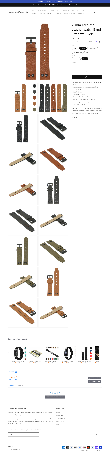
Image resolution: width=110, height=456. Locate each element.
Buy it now (87, 77)
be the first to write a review (55, 397)
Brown (83, 48)
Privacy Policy (60, 415)
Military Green (77, 52)
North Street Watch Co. (89, 450)
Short (85, 59)
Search (58, 412)
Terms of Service (60, 418)
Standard (76, 59)
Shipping (58, 424)
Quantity (74, 62)
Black (75, 48)
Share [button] (75, 117)
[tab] (12, 386)
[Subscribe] (37, 434)
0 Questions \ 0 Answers (14, 379)
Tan (87, 52)
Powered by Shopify (98, 450)
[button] (94, 12)
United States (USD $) (14, 449)
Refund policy (60, 421)
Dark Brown (92, 48)
